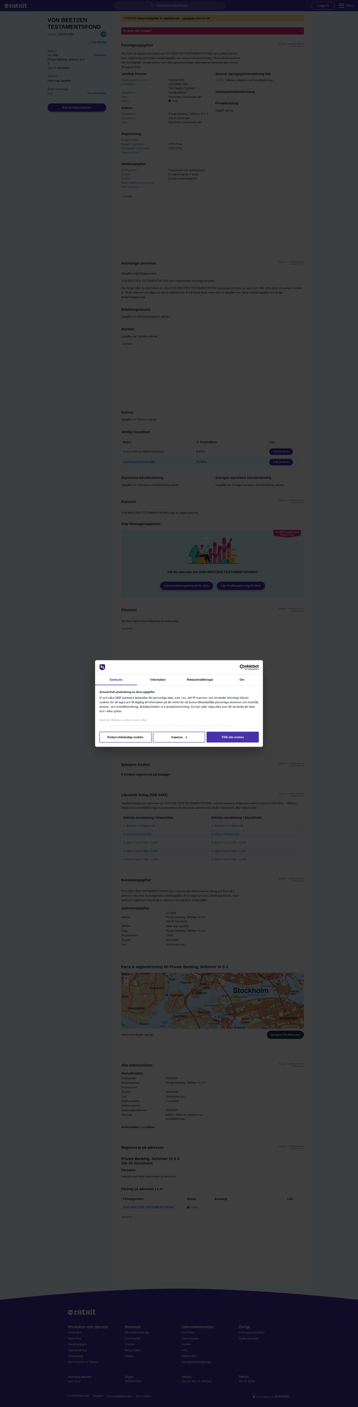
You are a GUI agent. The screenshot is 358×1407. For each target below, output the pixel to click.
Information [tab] (158, 679)
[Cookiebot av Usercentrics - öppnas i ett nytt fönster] (242, 667)
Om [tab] (242, 679)
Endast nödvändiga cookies (125, 737)
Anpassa (177, 737)
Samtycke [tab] (116, 679)
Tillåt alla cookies (233, 737)
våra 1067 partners (121, 697)
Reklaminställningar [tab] (200, 679)
